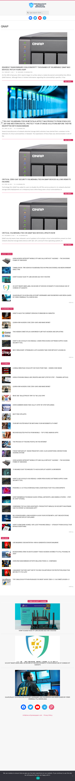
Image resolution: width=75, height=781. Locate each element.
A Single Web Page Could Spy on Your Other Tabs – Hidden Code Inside (37, 368)
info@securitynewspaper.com (32, 715)
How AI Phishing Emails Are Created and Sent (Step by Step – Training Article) (40, 377)
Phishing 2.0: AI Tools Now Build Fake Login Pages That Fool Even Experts (39, 488)
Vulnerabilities (28, 72)
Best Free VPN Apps (19, 414)
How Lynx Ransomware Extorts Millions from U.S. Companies (35, 561)
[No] (73, 776)
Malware (20, 72)
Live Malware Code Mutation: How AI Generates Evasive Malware (35, 542)
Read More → (68, 81)
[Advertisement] (37, 734)
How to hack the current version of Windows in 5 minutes (34, 313)
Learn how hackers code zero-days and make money (31, 322)
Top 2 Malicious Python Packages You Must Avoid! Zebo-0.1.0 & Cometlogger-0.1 (41, 579)
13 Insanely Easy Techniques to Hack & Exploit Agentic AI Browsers (37, 469)
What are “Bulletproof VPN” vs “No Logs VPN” (29, 396)
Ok (38, 778)
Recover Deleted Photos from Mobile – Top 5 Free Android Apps (35, 432)
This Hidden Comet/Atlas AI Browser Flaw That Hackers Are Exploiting (38, 331)
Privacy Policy (48, 715)
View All (71, 302)
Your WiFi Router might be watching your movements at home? (35, 423)
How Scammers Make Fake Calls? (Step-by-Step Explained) (33, 405)
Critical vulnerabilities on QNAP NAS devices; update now (28, 233)
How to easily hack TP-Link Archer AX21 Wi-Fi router (31, 277)
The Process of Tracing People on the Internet (30, 442)
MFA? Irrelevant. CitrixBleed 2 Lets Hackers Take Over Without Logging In (39, 350)
